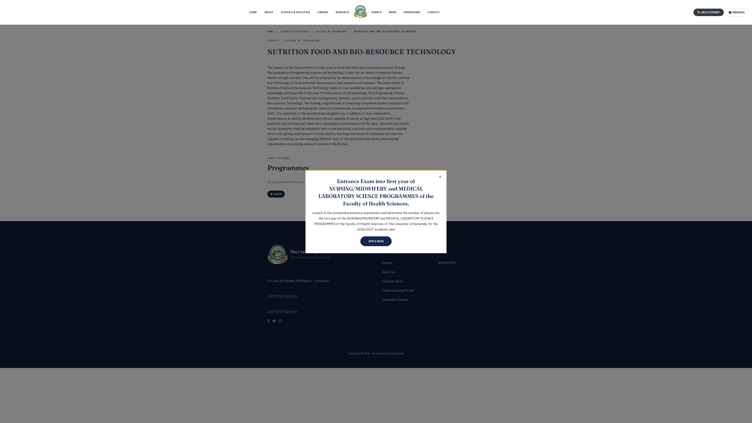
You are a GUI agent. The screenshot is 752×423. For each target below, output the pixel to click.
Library (322, 12)
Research (342, 12)
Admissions (412, 12)
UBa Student (710, 12)
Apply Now (376, 241)
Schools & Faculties (295, 12)
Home (253, 12)
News (392, 12)
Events (376, 12)
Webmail (738, 12)
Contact (434, 12)
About (268, 12)
